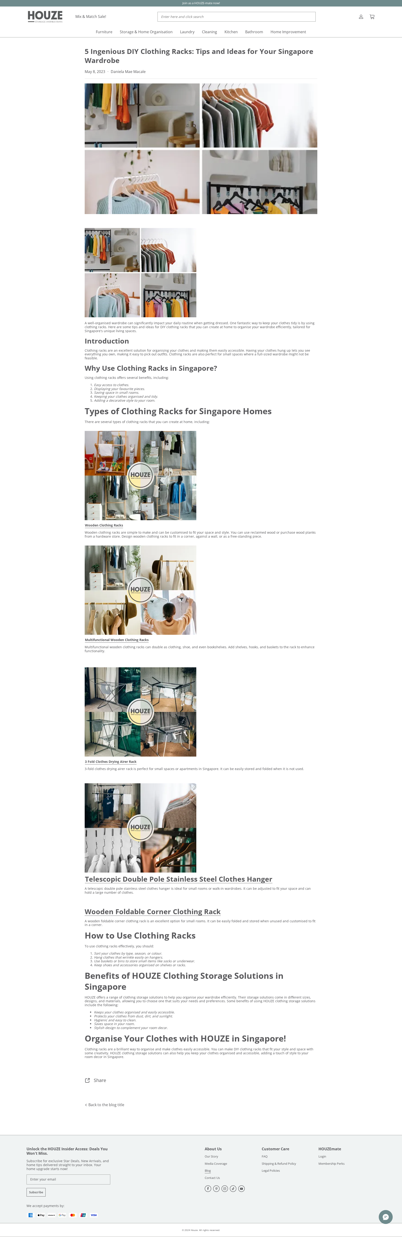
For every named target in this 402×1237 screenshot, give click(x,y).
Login (322, 1156)
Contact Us (212, 1178)
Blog (208, 1171)
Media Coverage (216, 1164)
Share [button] (100, 1080)
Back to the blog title (105, 1104)
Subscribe (36, 1192)
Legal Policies (271, 1171)
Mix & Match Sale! (90, 16)
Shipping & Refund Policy (279, 1164)
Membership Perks (331, 1164)
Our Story (211, 1156)
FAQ (265, 1156)
